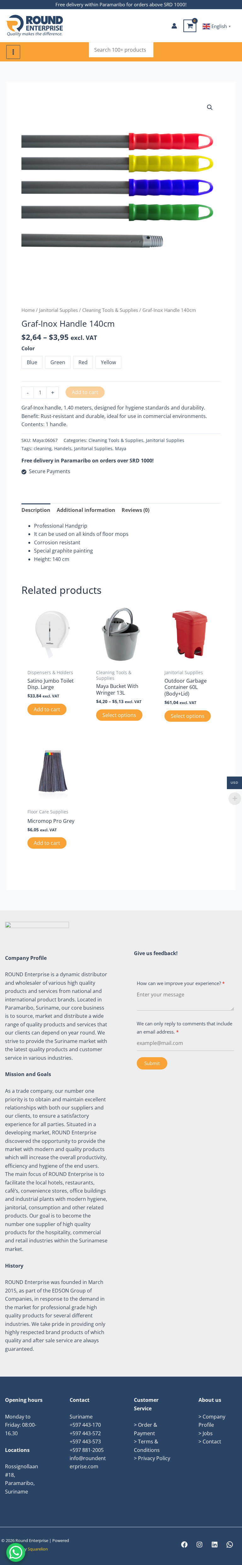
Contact (212, 1441)
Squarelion (38, 1549)
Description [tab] (35, 510)
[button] (210, 107)
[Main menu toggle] (13, 52)
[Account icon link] (174, 26)
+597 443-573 (85, 1441)
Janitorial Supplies (58, 310)
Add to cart (85, 392)
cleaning (43, 448)
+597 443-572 (85, 1433)
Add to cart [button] (47, 709)
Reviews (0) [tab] (135, 510)
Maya (120, 448)
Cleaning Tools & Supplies (110, 310)
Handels (63, 448)
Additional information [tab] (86, 510)
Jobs (208, 1433)
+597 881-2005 (87, 1450)
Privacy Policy (154, 1458)
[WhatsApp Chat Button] (15, 1552)
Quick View (52, 659)
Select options (119, 715)
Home (28, 310)
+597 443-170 (85, 1424)
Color (28, 348)
